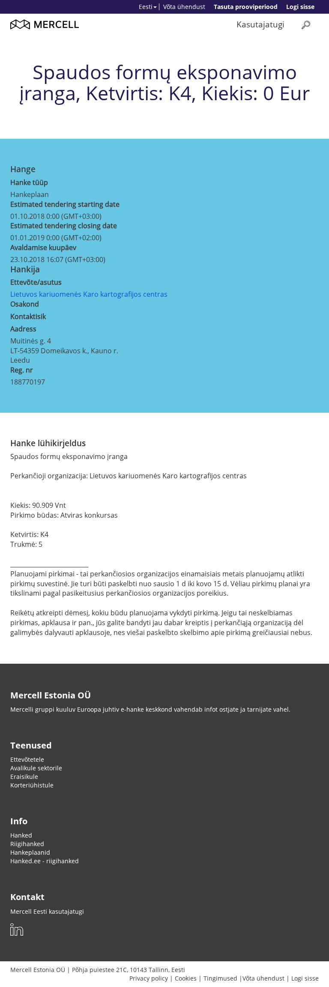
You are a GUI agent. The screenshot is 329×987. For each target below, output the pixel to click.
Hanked (21, 835)
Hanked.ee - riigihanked (44, 861)
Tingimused (220, 978)
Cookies (186, 978)
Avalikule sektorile (36, 768)
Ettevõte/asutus (36, 282)
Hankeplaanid (30, 852)
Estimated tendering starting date (65, 204)
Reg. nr (21, 370)
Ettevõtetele (27, 759)
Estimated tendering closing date (63, 225)
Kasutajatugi (260, 24)
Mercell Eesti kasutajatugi (47, 911)
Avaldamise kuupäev (43, 247)
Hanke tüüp (29, 182)
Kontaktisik (28, 316)
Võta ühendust (184, 7)
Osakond (24, 304)
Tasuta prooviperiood (246, 7)
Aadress (23, 329)
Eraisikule (24, 776)
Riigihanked (27, 844)
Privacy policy (148, 978)
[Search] (306, 25)
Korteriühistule (32, 785)
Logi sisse (300, 7)
